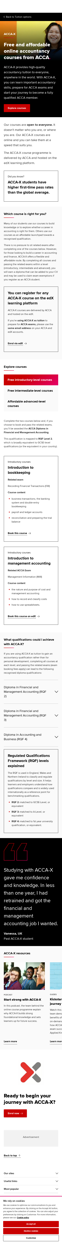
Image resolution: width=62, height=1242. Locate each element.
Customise (31, 1238)
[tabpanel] (31, 521)
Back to (18, 16)
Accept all (30, 1224)
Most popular (11, 1189)
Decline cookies (31, 1231)
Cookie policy (23, 1217)
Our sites (9, 1173)
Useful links (10, 1181)
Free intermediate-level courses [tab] (30, 391)
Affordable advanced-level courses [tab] (26, 404)
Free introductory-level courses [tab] (30, 380)
